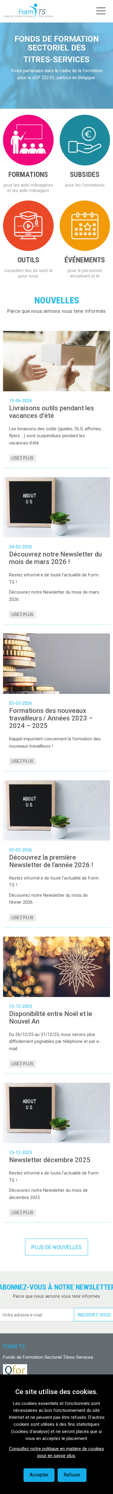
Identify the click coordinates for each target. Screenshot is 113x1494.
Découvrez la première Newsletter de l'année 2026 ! (51, 861)
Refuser (72, 1475)
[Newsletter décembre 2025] (56, 1113)
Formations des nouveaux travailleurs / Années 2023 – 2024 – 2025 (51, 718)
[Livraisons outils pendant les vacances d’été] (56, 361)
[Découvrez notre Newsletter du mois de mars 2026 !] (56, 507)
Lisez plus (22, 458)
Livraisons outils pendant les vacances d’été (51, 411)
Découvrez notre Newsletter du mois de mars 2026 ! (55, 558)
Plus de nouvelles (56, 1247)
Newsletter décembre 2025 (49, 1160)
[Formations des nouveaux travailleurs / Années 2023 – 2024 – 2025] (56, 663)
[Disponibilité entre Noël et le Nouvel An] (56, 967)
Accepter (39, 1475)
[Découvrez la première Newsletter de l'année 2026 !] (56, 810)
